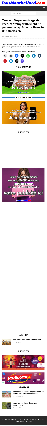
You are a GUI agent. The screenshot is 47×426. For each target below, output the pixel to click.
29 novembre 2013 (10, 37)
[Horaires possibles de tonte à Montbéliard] (6, 405)
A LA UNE (23, 335)
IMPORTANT (23, 387)
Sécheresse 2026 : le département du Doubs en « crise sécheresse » (28, 393)
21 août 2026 (18, 342)
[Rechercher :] (23, 13)
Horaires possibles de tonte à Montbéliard (25, 404)
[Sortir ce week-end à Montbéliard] (6, 342)
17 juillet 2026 (19, 396)
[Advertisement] (21, 151)
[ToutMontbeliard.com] (23, 4)
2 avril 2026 (18, 408)
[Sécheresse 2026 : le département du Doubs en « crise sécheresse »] (6, 394)
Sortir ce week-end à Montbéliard (27, 340)
